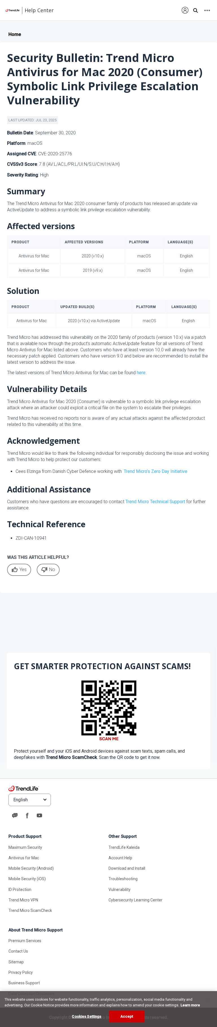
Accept (126, 1016)
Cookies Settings (86, 1016)
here (141, 372)
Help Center (39, 10)
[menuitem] (185, 10)
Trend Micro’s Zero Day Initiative (155, 471)
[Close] (208, 1000)
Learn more (190, 1005)
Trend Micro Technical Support (155, 501)
